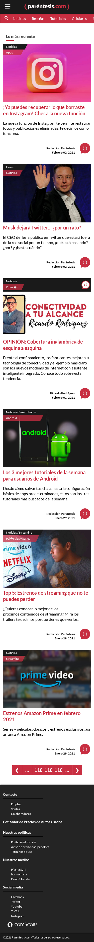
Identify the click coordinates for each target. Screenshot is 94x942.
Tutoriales (58, 18)
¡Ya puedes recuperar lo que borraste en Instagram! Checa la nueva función (44, 110)
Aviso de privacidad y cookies (30, 847)
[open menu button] (7, 7)
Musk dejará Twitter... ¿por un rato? (42, 227)
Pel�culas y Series (18, 538)
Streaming (12, 659)
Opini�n (12, 287)
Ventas (15, 809)
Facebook (17, 897)
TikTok (15, 911)
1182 (38, 770)
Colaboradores (21, 814)
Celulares (79, 18)
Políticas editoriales (23, 842)
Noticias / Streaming (19, 532)
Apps (9, 52)
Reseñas (38, 18)
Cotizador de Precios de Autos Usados (32, 822)
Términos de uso (21, 852)
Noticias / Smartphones (21, 412)
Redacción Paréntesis (60, 148)
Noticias (19, 18)
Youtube (16, 906)
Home (10, 167)
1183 (48, 770)
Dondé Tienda (20, 879)
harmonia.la (19, 874)
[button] (7, 18)
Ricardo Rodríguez (62, 393)
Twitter (15, 902)
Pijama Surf (18, 869)
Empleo (16, 804)
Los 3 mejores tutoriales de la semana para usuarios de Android (44, 475)
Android (11, 418)
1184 (58, 770)
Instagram (17, 916)
